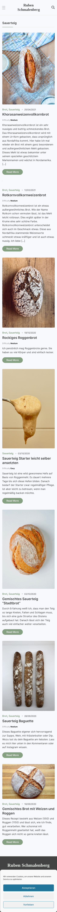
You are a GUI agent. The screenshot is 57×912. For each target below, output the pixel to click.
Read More (12, 171)
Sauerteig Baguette (17, 721)
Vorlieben (28, 904)
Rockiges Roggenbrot (19, 338)
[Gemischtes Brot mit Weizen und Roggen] (28, 766)
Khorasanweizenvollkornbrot (25, 114)
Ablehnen (28, 896)
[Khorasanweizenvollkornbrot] (28, 34)
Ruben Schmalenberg (28, 865)
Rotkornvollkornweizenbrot (24, 195)
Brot (4, 109)
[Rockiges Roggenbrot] (28, 259)
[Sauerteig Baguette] (28, 642)
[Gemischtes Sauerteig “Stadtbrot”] (28, 511)
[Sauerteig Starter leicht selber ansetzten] (28, 371)
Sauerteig (14, 109)
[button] (3, 7)
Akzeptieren (28, 887)
